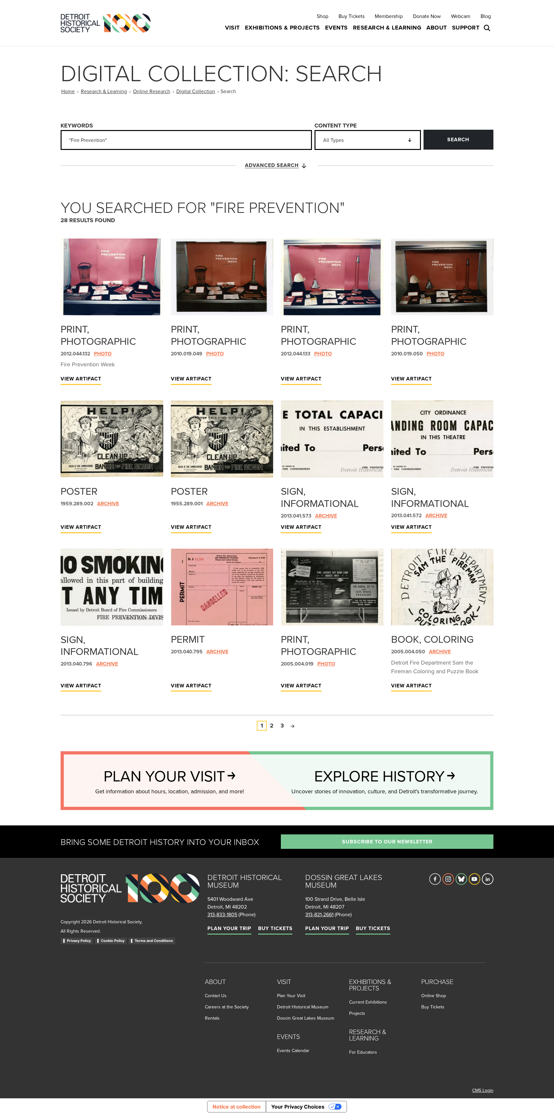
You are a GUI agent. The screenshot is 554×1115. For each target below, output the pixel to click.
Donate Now (427, 16)
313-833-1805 (222, 914)
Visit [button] (232, 27)
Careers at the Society (227, 1007)
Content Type (336, 125)
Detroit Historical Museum (302, 1007)
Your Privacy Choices (297, 1106)
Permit (188, 639)
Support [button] (466, 27)
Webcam (460, 16)
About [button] (436, 27)
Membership (389, 16)
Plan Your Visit (291, 995)
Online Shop (433, 995)
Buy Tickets (352, 16)
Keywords (77, 125)
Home (68, 91)
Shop (322, 16)
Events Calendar (293, 1050)
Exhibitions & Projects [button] (282, 27)
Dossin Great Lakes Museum (305, 1018)
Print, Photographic (98, 335)
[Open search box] (487, 28)
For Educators (363, 1052)
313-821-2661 (319, 914)
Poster (79, 491)
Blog (486, 16)
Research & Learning (104, 91)
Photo (103, 353)
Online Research (151, 91)
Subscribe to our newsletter (387, 841)
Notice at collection (237, 1106)
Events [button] (336, 27)
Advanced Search (272, 165)
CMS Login (482, 1090)
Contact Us (216, 995)
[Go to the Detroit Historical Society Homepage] (108, 23)
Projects (357, 1013)
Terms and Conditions (154, 940)
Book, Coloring (432, 639)
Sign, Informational (320, 497)
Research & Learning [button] (387, 27)
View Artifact (81, 378)
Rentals (212, 1018)
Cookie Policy (112, 940)
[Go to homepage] (130, 895)
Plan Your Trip (229, 928)
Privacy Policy (79, 940)
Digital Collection (195, 91)
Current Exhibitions (368, 1002)
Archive (108, 503)
